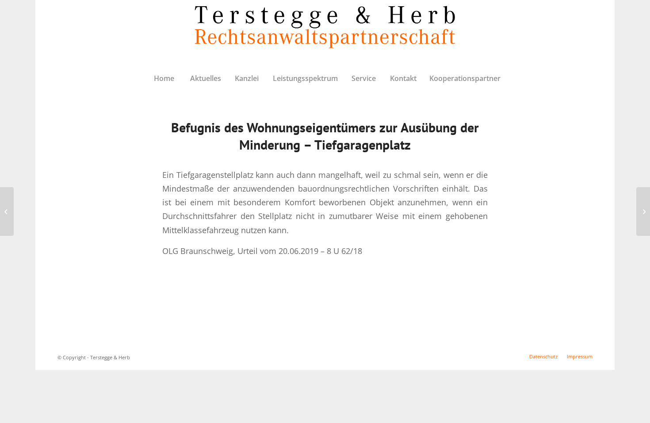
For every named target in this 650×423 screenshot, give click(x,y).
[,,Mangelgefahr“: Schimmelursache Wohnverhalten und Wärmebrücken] (7, 211)
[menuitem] (164, 78)
